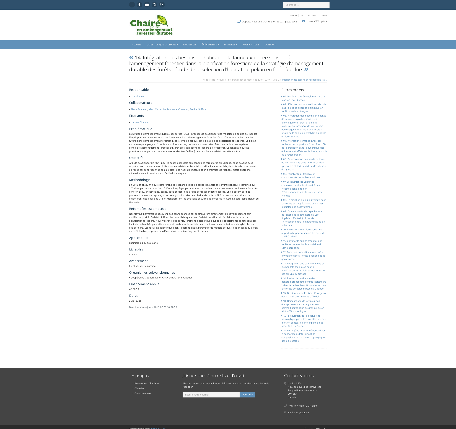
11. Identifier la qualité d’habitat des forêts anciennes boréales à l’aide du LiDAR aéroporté (301, 244)
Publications (251, 44)
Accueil (293, 15)
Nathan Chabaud (140, 122)
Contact (323, 15)
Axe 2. (276, 79)
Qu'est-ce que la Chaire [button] (162, 44)
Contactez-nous (142, 393)
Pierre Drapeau (139, 109)
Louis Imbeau (138, 96)
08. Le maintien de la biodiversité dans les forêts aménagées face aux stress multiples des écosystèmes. (303, 203)
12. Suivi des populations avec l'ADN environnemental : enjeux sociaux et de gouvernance (303, 255)
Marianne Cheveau (177, 109)
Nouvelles (189, 44)
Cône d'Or (139, 388)
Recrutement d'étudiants (146, 383)
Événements (209, 44)
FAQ (302, 15)
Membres (230, 44)
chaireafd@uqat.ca (317, 21)
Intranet (312, 15)
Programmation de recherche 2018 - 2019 (249, 79)
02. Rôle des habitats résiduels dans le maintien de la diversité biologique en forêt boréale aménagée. (303, 108)
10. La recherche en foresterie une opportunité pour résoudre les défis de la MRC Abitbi (303, 233)
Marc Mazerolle (157, 109)
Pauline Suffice (198, 109)
